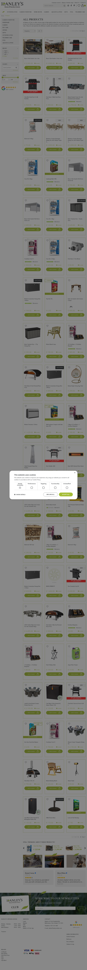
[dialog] (43, 485)
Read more (44, 479)
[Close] (84, 963)
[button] (19, 494)
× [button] (74, 472)
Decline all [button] (50, 494)
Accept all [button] (66, 494)
